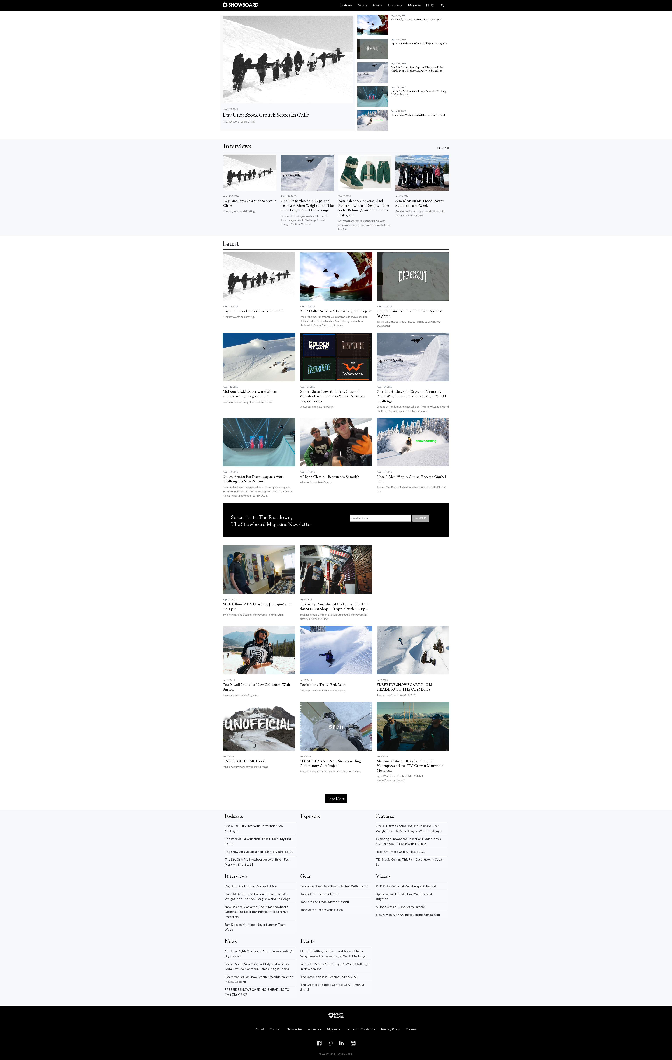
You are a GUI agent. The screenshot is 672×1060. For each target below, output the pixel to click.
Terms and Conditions (361, 1029)
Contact (275, 1029)
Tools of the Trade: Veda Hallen (321, 910)
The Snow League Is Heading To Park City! (329, 977)
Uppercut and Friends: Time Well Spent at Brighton (404, 896)
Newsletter (294, 1029)
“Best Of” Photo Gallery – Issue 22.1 (400, 851)
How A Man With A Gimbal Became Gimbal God (408, 914)
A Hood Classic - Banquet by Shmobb (401, 907)
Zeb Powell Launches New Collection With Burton (334, 886)
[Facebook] (427, 5)
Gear (376, 5)
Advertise (314, 1029)
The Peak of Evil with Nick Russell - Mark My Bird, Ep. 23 (258, 841)
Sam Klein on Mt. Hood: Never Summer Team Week (255, 927)
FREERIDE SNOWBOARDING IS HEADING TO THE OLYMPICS (257, 992)
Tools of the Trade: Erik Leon (319, 894)
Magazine (415, 5)
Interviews (395, 5)
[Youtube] (436, 2)
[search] (442, 5)
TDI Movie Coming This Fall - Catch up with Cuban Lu (410, 862)
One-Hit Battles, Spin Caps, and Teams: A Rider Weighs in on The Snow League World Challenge (409, 828)
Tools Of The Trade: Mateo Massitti (324, 902)
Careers (411, 1029)
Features (346, 5)
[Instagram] (432, 5)
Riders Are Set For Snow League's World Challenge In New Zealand (259, 979)
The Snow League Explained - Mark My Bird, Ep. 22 (259, 851)
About (259, 1029)
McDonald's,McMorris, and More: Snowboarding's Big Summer (259, 953)
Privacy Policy (390, 1029)
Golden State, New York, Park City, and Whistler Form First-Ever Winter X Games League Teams (257, 966)
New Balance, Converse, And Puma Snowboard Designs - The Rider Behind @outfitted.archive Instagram (256, 911)
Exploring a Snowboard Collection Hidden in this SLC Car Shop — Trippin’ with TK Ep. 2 (408, 841)
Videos (363, 5)
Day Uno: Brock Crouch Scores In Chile (251, 886)
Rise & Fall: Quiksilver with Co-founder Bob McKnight (254, 828)
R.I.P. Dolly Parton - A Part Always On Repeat (406, 886)
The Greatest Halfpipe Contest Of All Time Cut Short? (332, 987)
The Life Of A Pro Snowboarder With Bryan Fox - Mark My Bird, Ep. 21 (257, 862)
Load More (336, 798)
